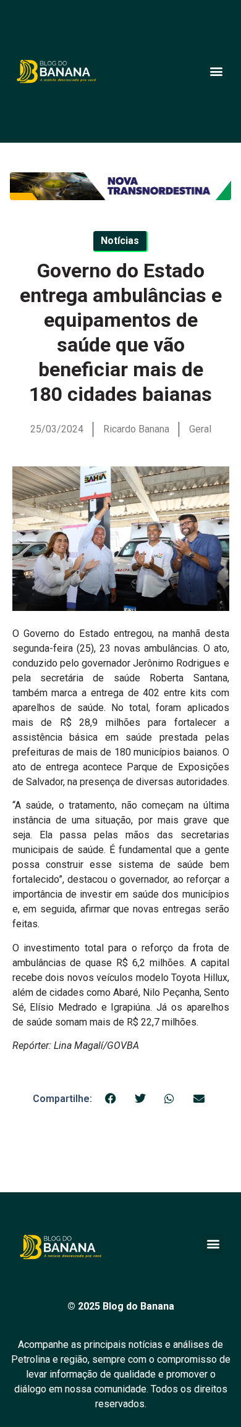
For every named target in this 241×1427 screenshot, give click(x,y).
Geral (200, 429)
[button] (216, 71)
